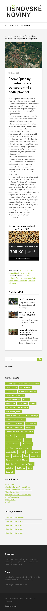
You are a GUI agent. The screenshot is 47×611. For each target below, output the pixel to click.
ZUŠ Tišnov (21, 468)
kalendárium (10, 403)
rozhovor (19, 448)
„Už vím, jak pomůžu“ (27, 299)
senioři (28, 448)
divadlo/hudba (11, 387)
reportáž (9, 448)
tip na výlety (35, 456)
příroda (27, 440)
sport (8, 456)
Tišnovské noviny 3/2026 (14, 533)
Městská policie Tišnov (14, 424)
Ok (40, 359)
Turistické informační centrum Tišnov (19, 464)
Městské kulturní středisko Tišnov (17, 487)
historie (26, 399)
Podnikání (9, 436)
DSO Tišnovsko (25, 387)
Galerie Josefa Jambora (15, 395)
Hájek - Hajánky (10, 499)
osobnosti (30, 428)
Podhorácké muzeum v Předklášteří (19, 432)
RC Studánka (27, 444)
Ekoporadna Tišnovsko (27, 391)
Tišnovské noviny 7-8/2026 (14, 517)
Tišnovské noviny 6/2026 (14, 521)
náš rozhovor (31, 424)
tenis (26, 456)
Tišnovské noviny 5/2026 (14, 525)
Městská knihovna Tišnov (15, 420)
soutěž (21, 452)
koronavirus (22, 403)
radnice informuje (12, 444)
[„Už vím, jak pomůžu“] (13, 301)
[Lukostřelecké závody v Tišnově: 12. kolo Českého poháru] (13, 332)
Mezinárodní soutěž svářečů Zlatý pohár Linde (27, 314)
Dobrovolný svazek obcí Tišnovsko (18, 495)
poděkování (20, 436)
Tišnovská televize (12, 492)
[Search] (38, 26)
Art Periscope (11, 383)
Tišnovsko (10, 460)
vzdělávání (10, 468)
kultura (32, 403)
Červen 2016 (15, 73)
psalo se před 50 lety (14, 440)
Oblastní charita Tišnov (14, 428)
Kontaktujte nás (11, 606)
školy (30, 468)
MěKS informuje (32, 416)
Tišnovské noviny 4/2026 (14, 529)
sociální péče (11, 452)
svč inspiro (17, 456)
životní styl (10, 472)
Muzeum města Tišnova (14, 416)
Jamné (7, 502)
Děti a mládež (11, 391)
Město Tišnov (10, 484)
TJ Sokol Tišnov (22, 460)
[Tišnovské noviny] (23, 17)
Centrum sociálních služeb (29, 383)
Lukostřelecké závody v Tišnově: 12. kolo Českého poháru (28, 332)
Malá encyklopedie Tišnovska (17, 408)
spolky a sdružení (33, 452)
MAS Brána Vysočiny (13, 412)
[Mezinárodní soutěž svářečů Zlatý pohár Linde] (13, 314)
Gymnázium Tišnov (13, 399)
